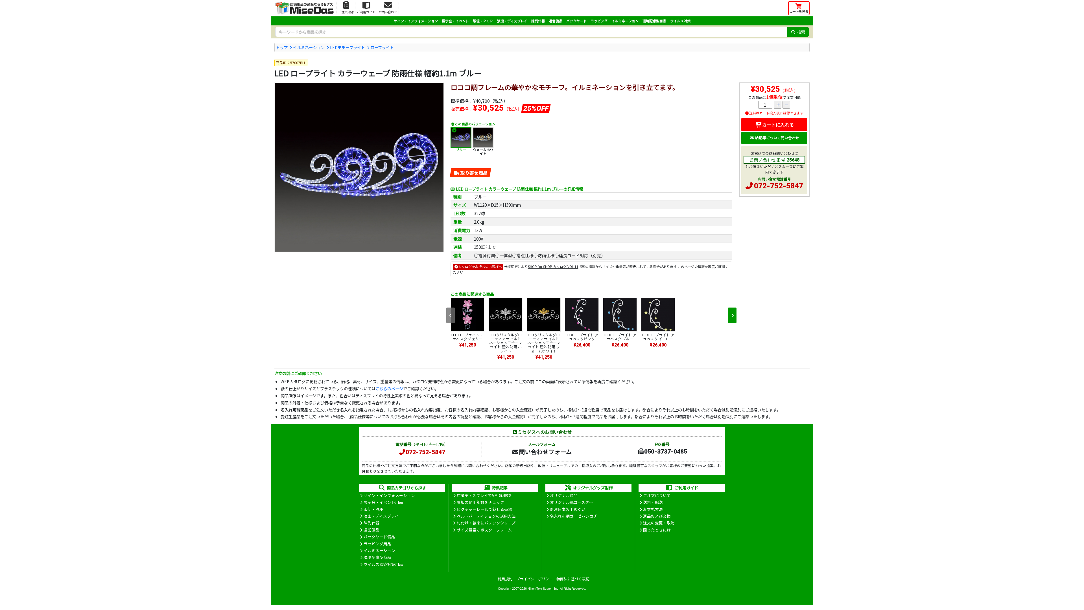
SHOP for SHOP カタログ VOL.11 (553, 266)
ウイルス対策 (680, 20)
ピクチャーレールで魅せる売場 (484, 509)
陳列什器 (538, 20)
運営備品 (555, 20)
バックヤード (576, 20)
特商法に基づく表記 (572, 578)
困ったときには (657, 530)
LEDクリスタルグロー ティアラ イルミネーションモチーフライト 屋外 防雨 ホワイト (505, 342)
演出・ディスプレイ (512, 20)
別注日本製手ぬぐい (567, 509)
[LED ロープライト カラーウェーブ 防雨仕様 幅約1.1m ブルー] (359, 167)
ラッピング (599, 20)
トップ (282, 47)
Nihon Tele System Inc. (543, 588)
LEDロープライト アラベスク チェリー (467, 336)
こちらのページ (389, 388)
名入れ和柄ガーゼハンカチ (573, 516)
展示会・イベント (455, 20)
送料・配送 (653, 502)
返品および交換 (657, 516)
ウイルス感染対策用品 (383, 564)
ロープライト (382, 47)
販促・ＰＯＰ (483, 20)
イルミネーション (625, 20)
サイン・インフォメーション (416, 20)
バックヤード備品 (379, 536)
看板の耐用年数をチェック (480, 502)
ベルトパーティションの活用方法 (486, 516)
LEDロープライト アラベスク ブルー (620, 336)
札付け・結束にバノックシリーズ (486, 523)
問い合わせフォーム (545, 451)
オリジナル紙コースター (571, 502)
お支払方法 (653, 509)
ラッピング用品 (377, 543)
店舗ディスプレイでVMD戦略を (484, 495)
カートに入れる (778, 124)
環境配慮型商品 (654, 20)
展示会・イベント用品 (383, 502)
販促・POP (373, 509)
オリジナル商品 (564, 495)
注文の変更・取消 (659, 523)
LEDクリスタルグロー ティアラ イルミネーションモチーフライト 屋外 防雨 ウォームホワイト (543, 342)
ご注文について (657, 495)
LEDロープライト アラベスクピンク (582, 336)
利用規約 (505, 578)
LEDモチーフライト (347, 47)
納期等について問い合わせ (777, 137)
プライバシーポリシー (534, 578)
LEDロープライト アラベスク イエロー (658, 336)
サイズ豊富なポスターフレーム (484, 530)
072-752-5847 (778, 186)
